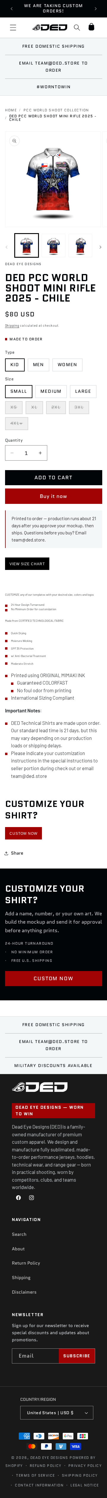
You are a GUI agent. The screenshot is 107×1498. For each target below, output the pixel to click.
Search (19, 1234)
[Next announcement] (95, 8)
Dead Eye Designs (49, 1457)
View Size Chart (27, 564)
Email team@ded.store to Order (53, 66)
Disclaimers (24, 1292)
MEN (38, 364)
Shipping (12, 325)
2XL (58, 409)
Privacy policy (85, 1465)
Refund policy (46, 1465)
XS (16, 409)
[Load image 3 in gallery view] (80, 245)
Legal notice (84, 1485)
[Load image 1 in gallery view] (27, 245)
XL (37, 409)
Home (11, 110)
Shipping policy (80, 1475)
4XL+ (19, 425)
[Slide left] (6, 247)
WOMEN (67, 364)
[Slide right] (100, 247)
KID (15, 364)
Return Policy (26, 1263)
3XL (81, 409)
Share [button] (17, 853)
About (18, 1249)
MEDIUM (51, 391)
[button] (13, 27)
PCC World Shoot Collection (56, 110)
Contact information (39, 1485)
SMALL (18, 391)
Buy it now (53, 496)
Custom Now (23, 833)
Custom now (54, 978)
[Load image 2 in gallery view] (53, 245)
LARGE (83, 391)
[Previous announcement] (11, 8)
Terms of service (35, 1475)
